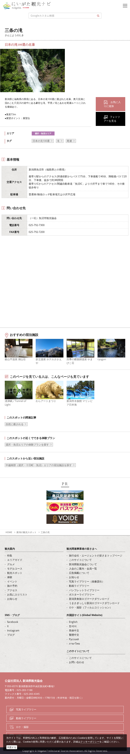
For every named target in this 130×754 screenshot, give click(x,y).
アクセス (12, 590)
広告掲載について (79, 573)
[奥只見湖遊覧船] (65, 496)
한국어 (73, 626)
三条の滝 (45, 532)
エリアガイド (14, 560)
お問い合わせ (76, 662)
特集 (9, 555)
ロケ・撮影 (22, 727)
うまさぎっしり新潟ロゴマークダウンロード (94, 603)
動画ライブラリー (79, 586)
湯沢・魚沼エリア (43, 133)
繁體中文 (74, 635)
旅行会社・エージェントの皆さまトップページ (95, 555)
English (73, 622)
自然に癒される (14, 424)
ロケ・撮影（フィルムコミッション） (90, 607)
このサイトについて (80, 560)
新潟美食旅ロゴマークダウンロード (89, 599)
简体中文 (74, 630)
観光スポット (14, 573)
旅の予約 (12, 586)
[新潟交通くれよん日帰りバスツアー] (65, 508)
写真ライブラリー (26, 709)
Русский (74, 639)
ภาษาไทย (74, 643)
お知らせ (12, 599)
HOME (9, 532)
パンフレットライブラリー (84, 590)
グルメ (11, 564)
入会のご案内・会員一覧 (83, 568)
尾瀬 (69, 141)
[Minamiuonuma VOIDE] (65, 520)
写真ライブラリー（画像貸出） (86, 581)
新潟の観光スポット (26, 532)
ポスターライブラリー (81, 594)
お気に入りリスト (17, 594)
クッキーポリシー (89, 741)
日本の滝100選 (41, 141)
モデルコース (14, 568)
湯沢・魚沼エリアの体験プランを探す (27, 444)
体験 (9, 577)
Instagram (13, 630)
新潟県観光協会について (83, 564)
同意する (11, 747)
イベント (12, 581)
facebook (12, 622)
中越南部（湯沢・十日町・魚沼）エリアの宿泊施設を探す (39, 465)
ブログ (11, 635)
